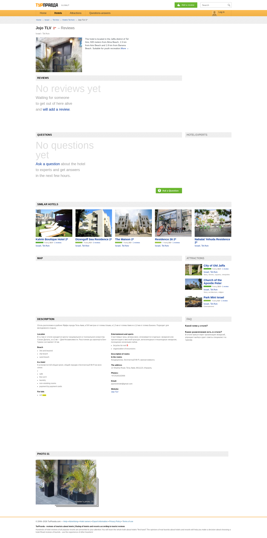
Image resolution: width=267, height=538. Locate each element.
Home (43, 13)
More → (125, 48)
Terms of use (128, 521)
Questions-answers (99, 13)
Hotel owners (85, 521)
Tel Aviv (46, 33)
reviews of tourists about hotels (60, 526)
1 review (225, 269)
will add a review (56, 109)
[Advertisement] (92, 421)
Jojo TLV (114, 392)
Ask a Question (170, 190)
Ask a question (48, 164)
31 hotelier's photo (72, 69)
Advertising (73, 521)
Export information (100, 521)
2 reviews (96, 243)
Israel (38, 33)
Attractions (75, 13)
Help (65, 521)
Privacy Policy (115, 521)
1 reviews (57, 243)
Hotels (58, 13)
